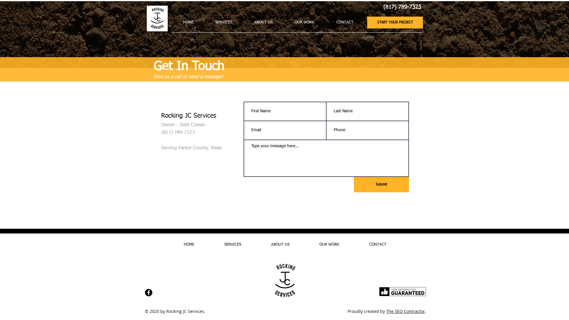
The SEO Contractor (405, 311)
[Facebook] (148, 292)
